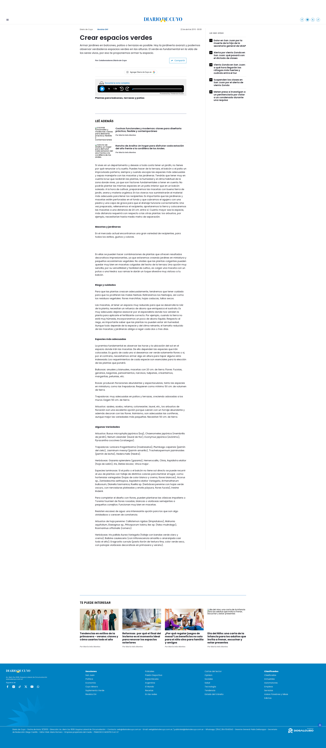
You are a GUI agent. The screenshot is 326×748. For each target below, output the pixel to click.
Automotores (271, 682)
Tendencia (210, 690)
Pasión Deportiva (153, 675)
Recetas (149, 690)
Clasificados (270, 675)
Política (89, 679)
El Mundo (149, 686)
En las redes (151, 694)
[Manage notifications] (320, 725)
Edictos (267, 698)
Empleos (268, 686)
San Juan (89, 675)
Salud (207, 682)
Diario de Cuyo (86, 29)
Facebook (7, 686)
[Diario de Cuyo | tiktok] (318, 20)
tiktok (19, 686)
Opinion (208, 675)
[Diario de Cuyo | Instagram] (307, 20)
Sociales (209, 679)
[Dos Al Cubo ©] (301, 732)
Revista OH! (102, 29)
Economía (90, 682)
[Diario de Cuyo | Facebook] (302, 20)
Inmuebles (269, 679)
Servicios (268, 690)
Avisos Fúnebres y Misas (276, 694)
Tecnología (210, 686)
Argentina (150, 682)
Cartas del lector (213, 671)
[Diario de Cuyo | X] (313, 20)
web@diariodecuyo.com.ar (129, 729)
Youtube (31, 686)
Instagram (13, 686)
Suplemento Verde (94, 690)
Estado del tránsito (214, 694)
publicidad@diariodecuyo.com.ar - (190, 729)
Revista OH (90, 694)
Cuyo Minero (91, 686)
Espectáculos (152, 679)
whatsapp (38, 686)
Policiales (149, 671)
